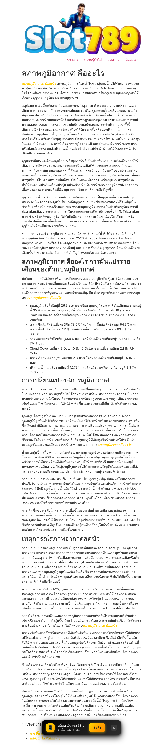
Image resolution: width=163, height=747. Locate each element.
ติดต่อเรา (132, 60)
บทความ (114, 60)
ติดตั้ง (97, 727)
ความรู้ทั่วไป (93, 60)
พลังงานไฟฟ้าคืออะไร (45, 738)
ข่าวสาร (72, 60)
